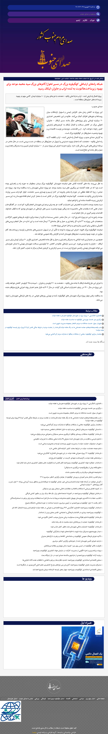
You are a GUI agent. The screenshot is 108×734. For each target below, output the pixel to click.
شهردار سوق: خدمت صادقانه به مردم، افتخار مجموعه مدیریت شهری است (77, 323)
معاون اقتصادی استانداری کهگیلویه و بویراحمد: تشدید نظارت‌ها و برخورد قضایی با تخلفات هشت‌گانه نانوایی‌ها (61, 560)
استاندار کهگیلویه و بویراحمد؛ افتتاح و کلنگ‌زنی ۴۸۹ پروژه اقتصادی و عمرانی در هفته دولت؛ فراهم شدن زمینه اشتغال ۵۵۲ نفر (56, 507)
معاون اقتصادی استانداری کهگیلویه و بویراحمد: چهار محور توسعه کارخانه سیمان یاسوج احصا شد (67, 569)
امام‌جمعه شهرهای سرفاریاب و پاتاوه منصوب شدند (83, 472)
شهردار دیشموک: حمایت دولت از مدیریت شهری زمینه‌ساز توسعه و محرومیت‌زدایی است (69, 443)
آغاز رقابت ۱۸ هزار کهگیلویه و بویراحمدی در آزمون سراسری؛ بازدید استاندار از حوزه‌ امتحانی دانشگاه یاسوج (63, 503)
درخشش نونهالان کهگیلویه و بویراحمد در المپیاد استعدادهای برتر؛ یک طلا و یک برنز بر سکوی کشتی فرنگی (63, 493)
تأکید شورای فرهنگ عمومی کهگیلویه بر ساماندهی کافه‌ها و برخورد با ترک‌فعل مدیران (71, 536)
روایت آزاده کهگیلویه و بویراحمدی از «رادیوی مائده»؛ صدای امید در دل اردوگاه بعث (71, 555)
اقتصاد (68, 698)
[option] (54, 358)
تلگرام (85, 20)
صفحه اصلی (100, 698)
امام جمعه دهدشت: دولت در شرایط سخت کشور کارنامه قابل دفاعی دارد (75, 448)
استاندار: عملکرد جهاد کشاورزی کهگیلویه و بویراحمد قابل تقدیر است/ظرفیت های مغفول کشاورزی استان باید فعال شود (59, 462)
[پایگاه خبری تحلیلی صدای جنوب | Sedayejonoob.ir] (54, 59)
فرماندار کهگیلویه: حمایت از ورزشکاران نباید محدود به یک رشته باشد (76, 522)
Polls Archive (96, 358)
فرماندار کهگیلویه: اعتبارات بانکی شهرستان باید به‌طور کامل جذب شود (76, 526)
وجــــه (34, 732)
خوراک (92, 20)
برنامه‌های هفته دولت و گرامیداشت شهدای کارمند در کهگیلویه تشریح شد (75, 458)
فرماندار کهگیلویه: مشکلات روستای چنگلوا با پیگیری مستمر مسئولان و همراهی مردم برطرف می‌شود (66, 434)
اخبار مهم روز (90, 698)
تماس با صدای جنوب (26, 698)
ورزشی (37, 698)
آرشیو (78, 20)
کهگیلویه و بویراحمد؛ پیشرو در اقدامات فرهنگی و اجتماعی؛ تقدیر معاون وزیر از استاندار (69, 512)
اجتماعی (75, 698)
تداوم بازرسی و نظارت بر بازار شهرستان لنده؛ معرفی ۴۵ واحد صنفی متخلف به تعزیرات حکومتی (67, 439)
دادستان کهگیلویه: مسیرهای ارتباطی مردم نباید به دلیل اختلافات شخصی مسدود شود (71, 429)
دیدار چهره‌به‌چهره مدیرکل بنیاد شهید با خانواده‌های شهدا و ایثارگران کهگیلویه (74, 531)
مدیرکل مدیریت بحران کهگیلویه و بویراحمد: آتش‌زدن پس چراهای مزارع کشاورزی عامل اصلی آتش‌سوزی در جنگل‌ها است (59, 565)
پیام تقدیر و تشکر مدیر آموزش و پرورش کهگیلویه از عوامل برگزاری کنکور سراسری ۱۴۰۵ (70, 477)
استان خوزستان (12, 698)
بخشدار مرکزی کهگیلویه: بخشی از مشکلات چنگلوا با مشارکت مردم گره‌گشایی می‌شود (73, 334)
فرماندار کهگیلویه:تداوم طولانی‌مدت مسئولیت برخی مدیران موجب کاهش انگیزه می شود (69, 517)
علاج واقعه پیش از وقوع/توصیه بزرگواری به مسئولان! (82, 467)
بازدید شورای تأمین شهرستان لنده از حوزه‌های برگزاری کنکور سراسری (76, 541)
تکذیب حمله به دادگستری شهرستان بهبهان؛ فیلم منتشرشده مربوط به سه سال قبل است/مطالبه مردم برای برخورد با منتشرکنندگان (55, 498)
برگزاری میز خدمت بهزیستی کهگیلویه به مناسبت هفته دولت (81, 319)
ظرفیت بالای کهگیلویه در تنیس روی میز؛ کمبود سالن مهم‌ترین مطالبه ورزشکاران (72, 546)
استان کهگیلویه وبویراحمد (56, 698)
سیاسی (81, 698)
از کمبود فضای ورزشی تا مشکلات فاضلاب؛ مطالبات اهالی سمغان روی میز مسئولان (72, 488)
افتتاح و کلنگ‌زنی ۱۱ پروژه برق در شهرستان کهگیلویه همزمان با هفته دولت (76, 315)
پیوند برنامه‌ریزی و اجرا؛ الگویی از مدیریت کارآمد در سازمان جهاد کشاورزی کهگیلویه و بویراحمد (67, 550)
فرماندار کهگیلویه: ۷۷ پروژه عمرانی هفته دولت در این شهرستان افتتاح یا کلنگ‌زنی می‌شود (69, 453)
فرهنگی (43, 698)
